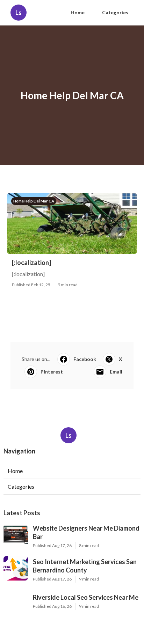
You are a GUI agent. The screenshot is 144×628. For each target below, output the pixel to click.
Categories (115, 12)
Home (78, 12)
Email (116, 372)
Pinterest (52, 372)
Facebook (84, 359)
